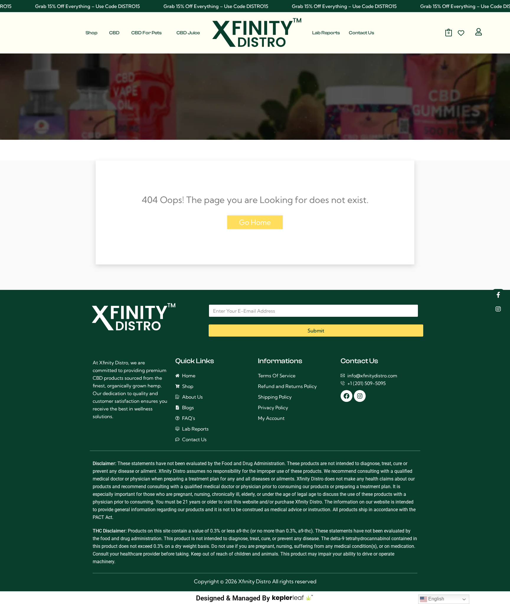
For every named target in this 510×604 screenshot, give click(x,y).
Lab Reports (326, 32)
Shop (91, 32)
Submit (316, 330)
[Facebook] (346, 396)
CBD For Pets (146, 32)
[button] (148, 33)
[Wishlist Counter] (463, 33)
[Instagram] (360, 396)
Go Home (255, 222)
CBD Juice (188, 32)
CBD (114, 32)
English (435, 598)
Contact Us (361, 32)
